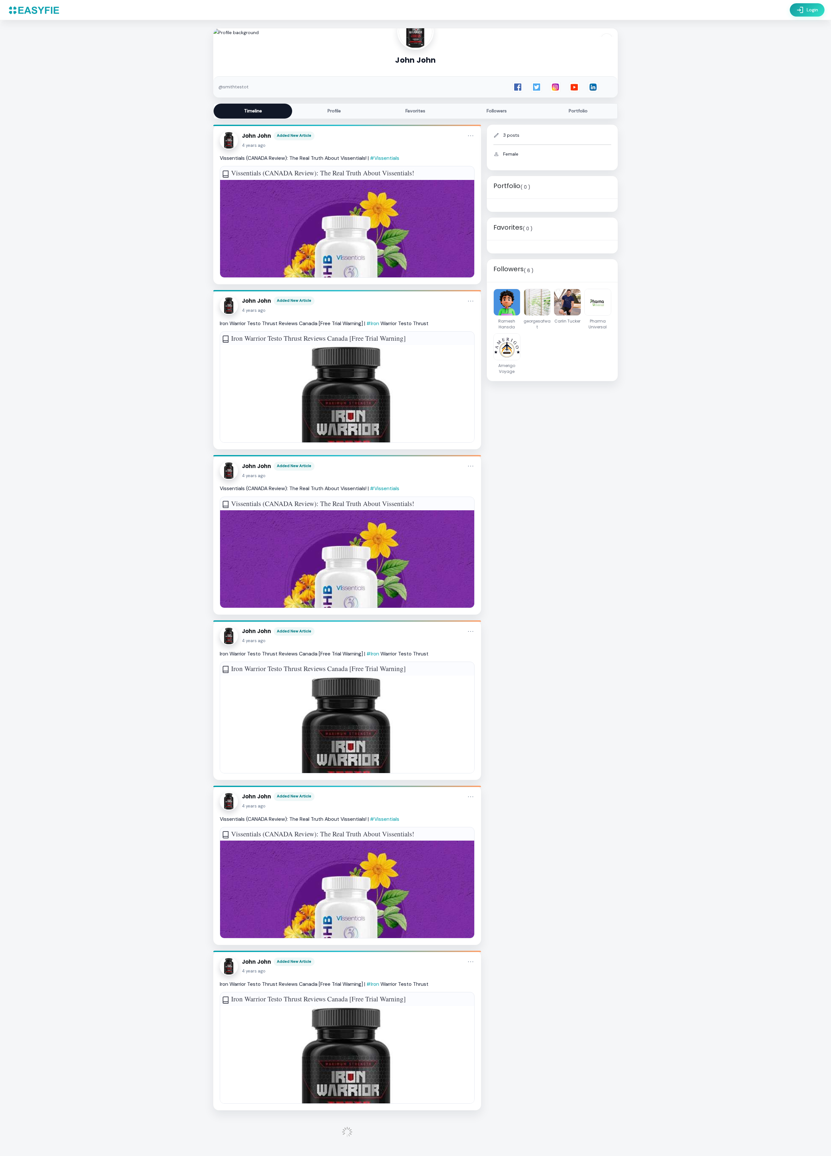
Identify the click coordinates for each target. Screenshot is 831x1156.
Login (807, 10)
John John (256, 136)
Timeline (253, 111)
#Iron (372, 323)
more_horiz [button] (471, 136)
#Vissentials (384, 158)
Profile (334, 111)
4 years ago (254, 145)
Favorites (415, 111)
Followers (497, 111)
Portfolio (578, 111)
